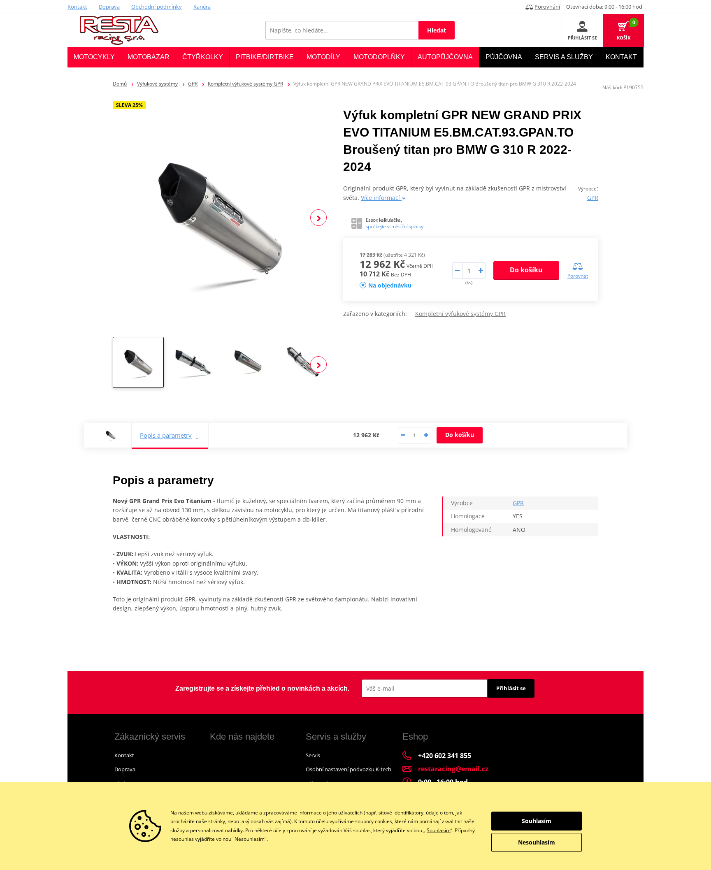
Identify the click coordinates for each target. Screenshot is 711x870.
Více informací (381, 198)
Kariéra (202, 6)
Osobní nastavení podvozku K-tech (348, 769)
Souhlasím (439, 830)
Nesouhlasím (536, 842)
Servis (313, 755)
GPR (193, 83)
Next (318, 217)
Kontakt (77, 6)
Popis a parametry (166, 435)
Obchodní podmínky (156, 6)
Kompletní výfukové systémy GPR (245, 83)
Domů (120, 83)
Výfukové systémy (157, 83)
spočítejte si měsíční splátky (394, 226)
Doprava (109, 6)
